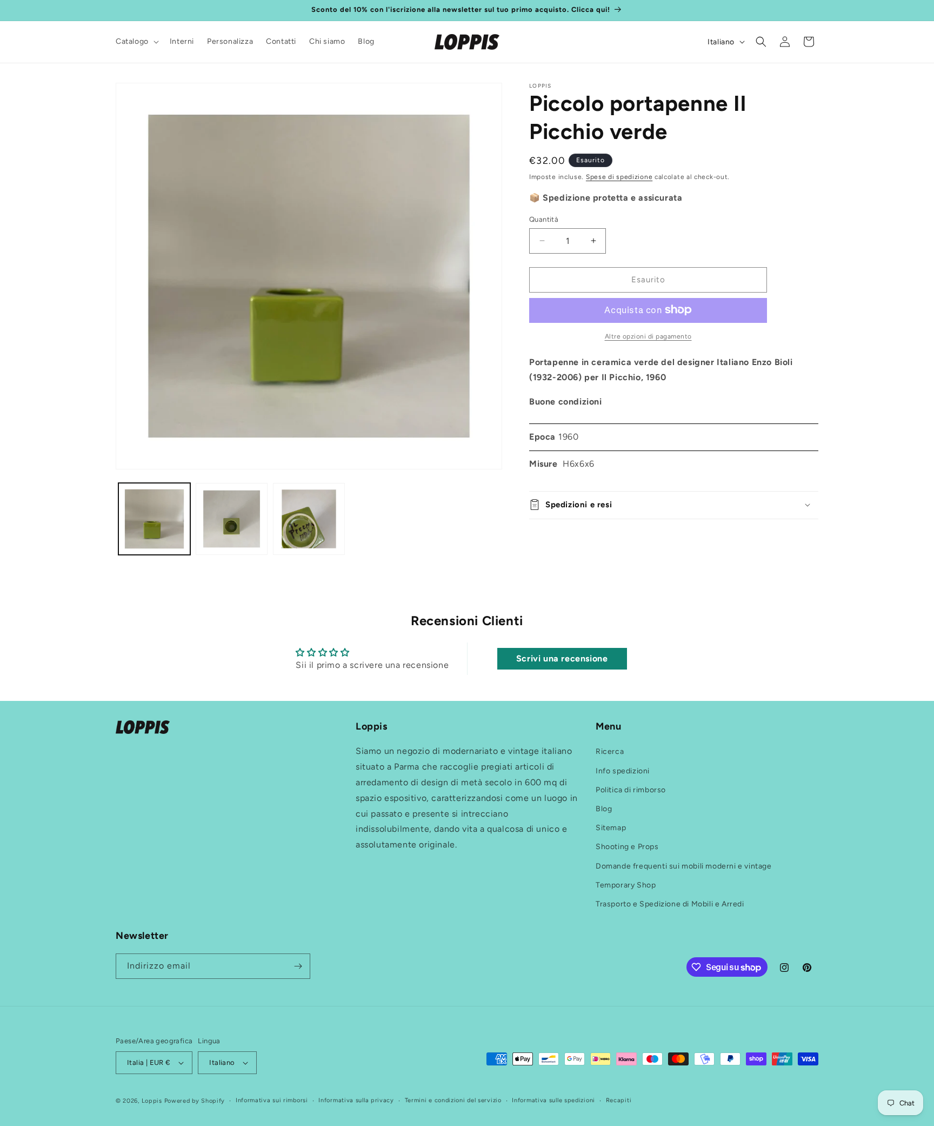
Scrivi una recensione (562, 658)
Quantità (543, 219)
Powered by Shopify (194, 1100)
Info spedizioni (623, 771)
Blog (604, 808)
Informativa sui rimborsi (272, 1100)
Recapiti (619, 1100)
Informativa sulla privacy (356, 1100)
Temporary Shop (626, 885)
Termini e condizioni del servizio (453, 1100)
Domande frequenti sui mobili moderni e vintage (684, 866)
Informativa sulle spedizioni (553, 1100)
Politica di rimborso (631, 789)
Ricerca (610, 752)
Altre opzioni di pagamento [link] (648, 336)
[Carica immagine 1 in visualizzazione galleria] (154, 519)
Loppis (153, 1100)
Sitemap (611, 827)
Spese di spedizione (619, 177)
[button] (136, 41)
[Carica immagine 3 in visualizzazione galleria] (309, 519)
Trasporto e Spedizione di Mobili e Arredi (670, 904)
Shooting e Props (627, 847)
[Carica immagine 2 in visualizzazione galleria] (232, 519)
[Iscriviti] (298, 966)
